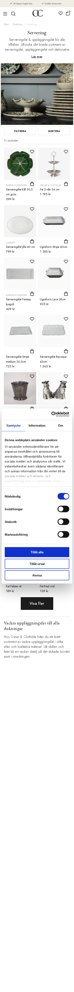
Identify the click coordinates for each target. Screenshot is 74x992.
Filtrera (20, 131)
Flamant (11, 242)
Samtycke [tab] (13, 425)
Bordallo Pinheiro (16, 185)
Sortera (54, 131)
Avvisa (37, 575)
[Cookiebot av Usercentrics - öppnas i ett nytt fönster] (52, 414)
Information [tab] (37, 425)
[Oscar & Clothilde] (37, 13)
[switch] (63, 509)
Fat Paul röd (47, 586)
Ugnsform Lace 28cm (53, 299)
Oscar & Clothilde (50, 185)
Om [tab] (60, 425)
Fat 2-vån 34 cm (49, 189)
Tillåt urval (37, 563)
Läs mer (37, 57)
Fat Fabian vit (13, 586)
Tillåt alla (37, 552)
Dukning (17, 24)
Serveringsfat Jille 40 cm (20, 247)
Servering (32, 24)
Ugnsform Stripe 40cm (53, 247)
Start (6, 24)
